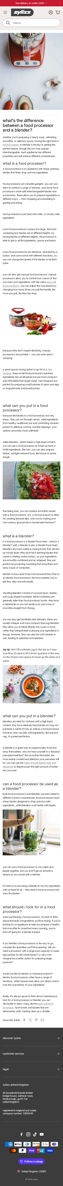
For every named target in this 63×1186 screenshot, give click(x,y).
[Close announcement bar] (59, 2)
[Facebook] (21, 1134)
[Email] (42, 1020)
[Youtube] (42, 1134)
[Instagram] (28, 1134)
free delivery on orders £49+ (30, 3)
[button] (31, 23)
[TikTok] (35, 1134)
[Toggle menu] (5, 12)
